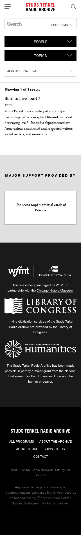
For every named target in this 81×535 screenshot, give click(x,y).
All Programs (21, 441)
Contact (40, 456)
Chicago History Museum (55, 290)
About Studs (27, 449)
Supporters (54, 449)
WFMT (60, 285)
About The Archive (55, 441)
